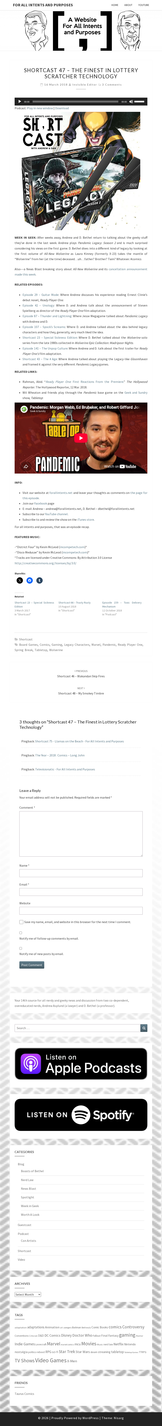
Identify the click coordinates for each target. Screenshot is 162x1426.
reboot (41, 1352)
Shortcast (26, 639)
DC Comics (52, 1335)
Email (24, 884)
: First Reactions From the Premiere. (84, 382)
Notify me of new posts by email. (41, 954)
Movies (88, 1343)
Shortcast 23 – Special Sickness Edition (50, 337)
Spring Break (24, 650)
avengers (67, 1327)
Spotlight (27, 1197)
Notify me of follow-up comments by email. (49, 938)
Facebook (40, 503)
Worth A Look (30, 1215)
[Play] (20, 102)
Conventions (21, 1335)
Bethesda (86, 1327)
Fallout (97, 1335)
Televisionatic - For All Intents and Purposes (65, 769)
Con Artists (28, 1241)
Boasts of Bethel (32, 1171)
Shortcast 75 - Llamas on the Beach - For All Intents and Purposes (79, 741)
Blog (21, 1164)
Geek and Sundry (135, 392)
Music (100, 1344)
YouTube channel (56, 514)
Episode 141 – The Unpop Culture (45, 348)
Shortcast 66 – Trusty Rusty (74, 602)
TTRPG (142, 1352)
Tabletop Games (131, 1352)
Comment (27, 807)
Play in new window (40, 108)
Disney (66, 1335)
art (61, 1327)
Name (24, 865)
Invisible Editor (84, 84)
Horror (139, 1335)
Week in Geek (30, 1206)
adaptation (21, 1327)
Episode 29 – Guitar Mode (40, 295)
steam (93, 1352)
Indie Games (25, 1343)
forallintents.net (61, 493)
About (128, 5)
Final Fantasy (110, 1335)
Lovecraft (40, 1344)
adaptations (35, 1327)
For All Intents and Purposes (43, 4)
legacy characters (76, 645)
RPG (48, 1352)
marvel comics (67, 1344)
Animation (52, 1327)
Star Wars (83, 1351)
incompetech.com (72, 547)
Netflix (118, 1344)
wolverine (56, 650)
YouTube (143, 5)
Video (21, 1260)
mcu (77, 1344)
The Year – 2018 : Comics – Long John (60, 755)
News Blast (28, 1189)
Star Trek (67, 1351)
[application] (81, 102)
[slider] (139, 101)
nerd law (108, 1344)
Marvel (96, 645)
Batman (76, 1327)
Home (114, 5)
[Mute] (131, 102)
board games (28, 645)
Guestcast (24, 1225)
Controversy (133, 1327)
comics (45, 645)
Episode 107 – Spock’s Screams (44, 327)
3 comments (112, 84)
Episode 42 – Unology (38, 305)
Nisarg (119, 1418)
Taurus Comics (24, 1394)
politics (32, 1352)
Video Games (51, 1360)
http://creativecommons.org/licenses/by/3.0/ (45, 563)
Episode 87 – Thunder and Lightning (47, 316)
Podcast (23, 1234)
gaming (57, 645)
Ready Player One (130, 645)
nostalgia (21, 1352)
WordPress (90, 1418)
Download (62, 108)
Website (24, 903)
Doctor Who (82, 1335)
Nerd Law (27, 1180)
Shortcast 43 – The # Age (40, 359)
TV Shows (25, 1360)
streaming (104, 1352)
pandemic (109, 645)
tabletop (41, 650)
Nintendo (130, 1344)
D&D (41, 1335)
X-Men (72, 1361)
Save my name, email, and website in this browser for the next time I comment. (77, 922)
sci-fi (55, 1352)
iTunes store (85, 519)
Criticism (33, 1335)
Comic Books (99, 1327)
